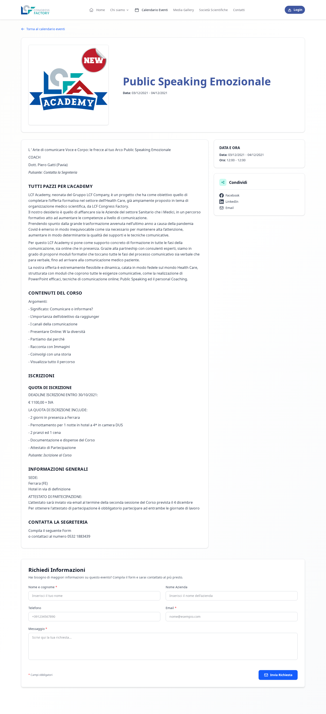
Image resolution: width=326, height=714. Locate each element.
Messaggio (37, 629)
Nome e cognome (42, 587)
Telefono (34, 608)
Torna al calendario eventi (45, 29)
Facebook (232, 195)
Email (230, 208)
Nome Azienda (176, 587)
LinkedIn (232, 201)
